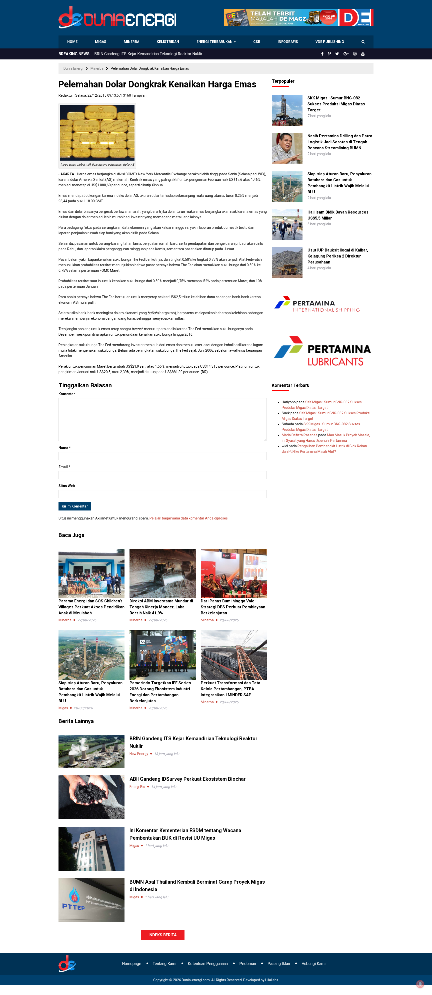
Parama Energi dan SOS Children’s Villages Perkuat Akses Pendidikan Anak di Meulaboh (171, 53)
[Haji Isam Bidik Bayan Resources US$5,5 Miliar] (287, 224)
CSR (257, 42)
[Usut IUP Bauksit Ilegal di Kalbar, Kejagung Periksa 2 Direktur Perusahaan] (287, 262)
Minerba (132, 42)
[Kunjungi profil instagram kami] (357, 54)
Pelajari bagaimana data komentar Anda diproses (189, 518)
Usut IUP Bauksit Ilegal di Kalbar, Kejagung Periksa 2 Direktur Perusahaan (338, 256)
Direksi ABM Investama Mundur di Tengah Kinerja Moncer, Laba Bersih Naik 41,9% (161, 607)
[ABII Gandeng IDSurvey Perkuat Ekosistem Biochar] (91, 797)
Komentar (66, 394)
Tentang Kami (164, 963)
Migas (101, 42)
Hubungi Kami (314, 963)
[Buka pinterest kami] (336, 54)
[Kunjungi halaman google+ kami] (350, 54)
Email (64, 467)
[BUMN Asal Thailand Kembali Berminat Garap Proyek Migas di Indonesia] (91, 900)
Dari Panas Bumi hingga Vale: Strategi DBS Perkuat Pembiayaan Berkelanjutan (233, 607)
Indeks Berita (162, 935)
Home (73, 42)
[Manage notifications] (420, 984)
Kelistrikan (168, 42)
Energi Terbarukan (215, 42)
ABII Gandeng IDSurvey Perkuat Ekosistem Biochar (188, 779)
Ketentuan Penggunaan (208, 963)
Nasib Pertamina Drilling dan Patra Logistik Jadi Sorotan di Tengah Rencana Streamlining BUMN (340, 142)
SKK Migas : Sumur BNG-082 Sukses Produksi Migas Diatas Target (336, 104)
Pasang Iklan (279, 963)
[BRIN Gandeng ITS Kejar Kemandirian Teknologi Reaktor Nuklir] (91, 751)
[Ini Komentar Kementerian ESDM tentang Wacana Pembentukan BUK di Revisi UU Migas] (91, 848)
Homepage (131, 963)
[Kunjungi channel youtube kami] (363, 54)
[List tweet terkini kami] (343, 54)
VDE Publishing (329, 42)
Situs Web (66, 486)
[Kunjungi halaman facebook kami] (330, 54)
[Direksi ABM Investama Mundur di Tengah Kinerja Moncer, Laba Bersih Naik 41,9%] (163, 573)
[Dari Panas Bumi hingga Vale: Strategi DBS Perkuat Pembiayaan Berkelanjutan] (234, 573)
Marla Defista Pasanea (300, 435)
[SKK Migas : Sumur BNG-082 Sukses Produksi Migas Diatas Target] (287, 110)
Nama (64, 448)
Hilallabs (271, 980)
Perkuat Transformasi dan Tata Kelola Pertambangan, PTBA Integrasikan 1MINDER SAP (230, 689)
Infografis (288, 42)
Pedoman (247, 963)
